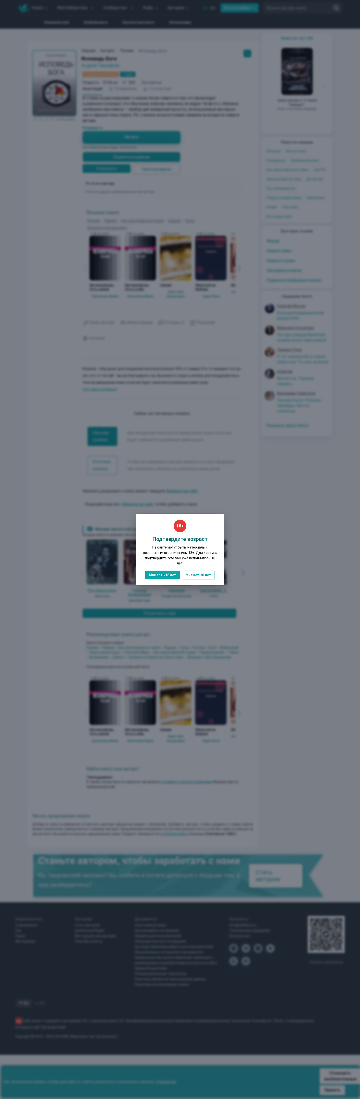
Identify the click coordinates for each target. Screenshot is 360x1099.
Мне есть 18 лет (162, 575)
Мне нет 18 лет (198, 575)
